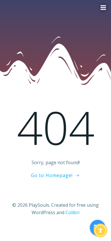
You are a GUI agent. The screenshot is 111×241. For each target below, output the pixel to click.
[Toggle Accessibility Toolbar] (100, 230)
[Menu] (103, 8)
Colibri (72, 212)
